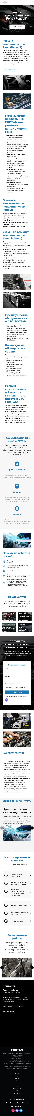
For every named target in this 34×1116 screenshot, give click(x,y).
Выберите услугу (10, 684)
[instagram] (13, 1110)
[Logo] (4, 2)
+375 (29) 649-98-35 (18, 1006)
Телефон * (8, 676)
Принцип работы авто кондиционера (17, 810)
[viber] (6, 700)
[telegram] (21, 1110)
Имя (6, 668)
